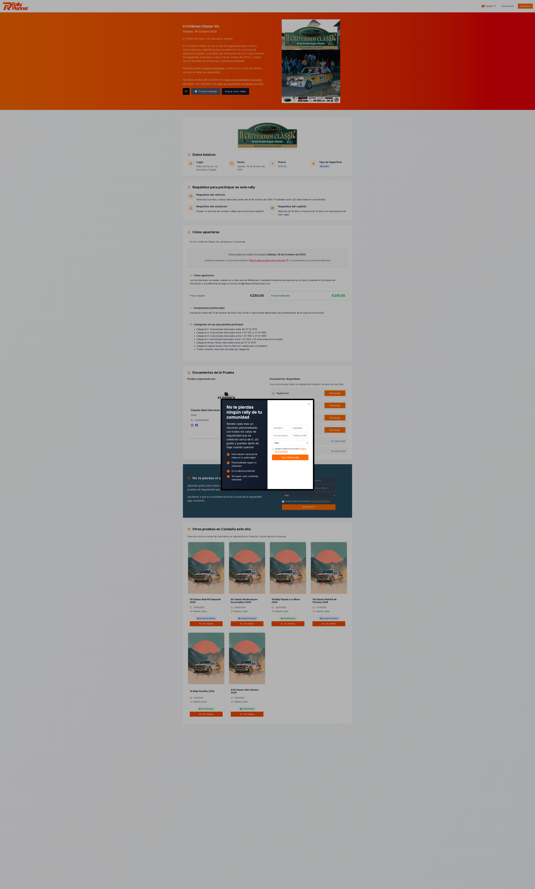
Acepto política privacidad (290, 450)
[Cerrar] (309, 404)
